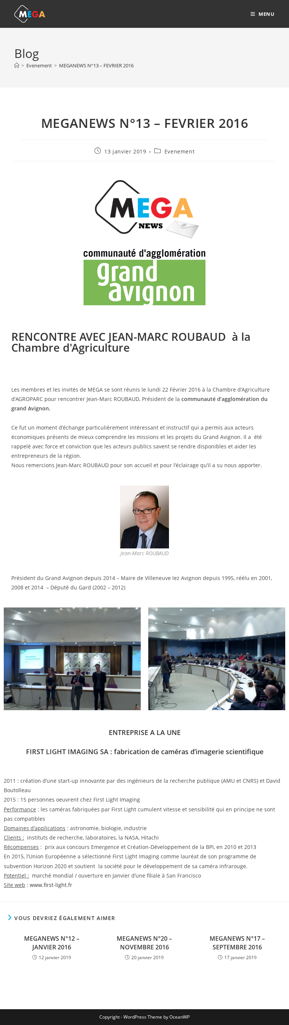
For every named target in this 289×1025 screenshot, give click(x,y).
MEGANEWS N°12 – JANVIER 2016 (51, 942)
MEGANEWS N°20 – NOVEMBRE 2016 (144, 942)
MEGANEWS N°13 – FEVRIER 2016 (96, 65)
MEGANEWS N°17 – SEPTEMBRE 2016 (237, 942)
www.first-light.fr (51, 884)
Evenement (179, 151)
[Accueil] (16, 65)
